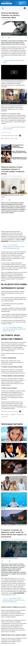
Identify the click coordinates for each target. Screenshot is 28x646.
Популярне (20, 414)
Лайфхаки (13, 414)
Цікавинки (4, 416)
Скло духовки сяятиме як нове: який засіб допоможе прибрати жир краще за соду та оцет (14, 329)
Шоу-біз (7, 138)
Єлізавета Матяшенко (21, 539)
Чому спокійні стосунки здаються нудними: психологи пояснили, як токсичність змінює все (14, 600)
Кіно (12, 138)
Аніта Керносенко (18, 176)
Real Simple (21, 241)
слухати (21, 2)
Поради (7, 414)
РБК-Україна (13, 595)
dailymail (8, 132)
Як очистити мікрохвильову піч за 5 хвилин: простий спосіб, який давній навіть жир (13, 246)
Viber (20, 135)
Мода (15, 138)
